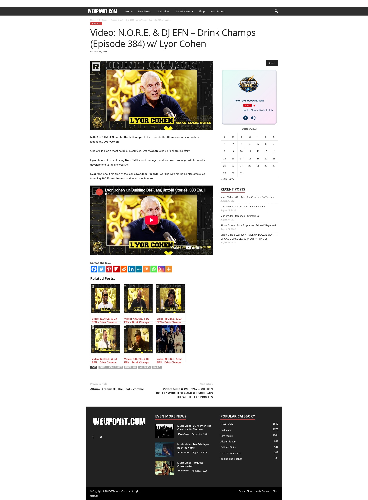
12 (258, 151)
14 (274, 151)
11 (250, 151)
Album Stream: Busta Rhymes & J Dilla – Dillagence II (248, 225)
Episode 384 (130, 367)
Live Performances (230, 453)
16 (233, 158)
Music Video (163, 11)
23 (233, 166)
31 (241, 173)
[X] (279, 2)
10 (241, 151)
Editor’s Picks (113, 2)
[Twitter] (101, 269)
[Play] (245, 118)
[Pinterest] (109, 269)
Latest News (183, 11)
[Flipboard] (116, 269)
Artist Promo (131, 2)
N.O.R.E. (156, 367)
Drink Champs (115, 367)
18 (249, 158)
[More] (168, 269)
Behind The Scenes (231, 458)
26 (258, 166)
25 (249, 166)
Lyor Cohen (144, 367)
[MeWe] (139, 269)
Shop (145, 2)
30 (233, 173)
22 (224, 166)
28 (274, 166)
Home (128, 11)
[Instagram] (161, 269)
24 (241, 166)
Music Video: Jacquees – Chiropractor (240, 216)
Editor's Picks (228, 447)
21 (274, 158)
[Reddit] (124, 269)
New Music (144, 11)
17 (241, 158)
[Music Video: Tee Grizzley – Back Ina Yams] (164, 449)
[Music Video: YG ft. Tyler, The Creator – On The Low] (164, 431)
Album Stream (228, 441)
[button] (276, 11)
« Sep (224, 179)
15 (224, 158)
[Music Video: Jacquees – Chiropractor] (164, 468)
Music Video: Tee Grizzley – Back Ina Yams (243, 206)
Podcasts (103, 19)
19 (258, 158)
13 (265, 151)
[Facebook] (273, 2)
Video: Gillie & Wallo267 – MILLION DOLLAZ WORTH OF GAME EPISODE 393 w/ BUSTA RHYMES (248, 236)
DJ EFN (102, 367)
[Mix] (146, 269)
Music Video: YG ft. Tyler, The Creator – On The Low (247, 197)
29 (224, 173)
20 (265, 158)
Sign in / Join (94, 2)
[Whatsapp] (153, 269)
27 (265, 166)
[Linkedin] (131, 269)
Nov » (231, 179)
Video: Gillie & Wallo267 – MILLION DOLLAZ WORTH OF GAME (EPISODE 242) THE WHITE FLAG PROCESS (184, 393)
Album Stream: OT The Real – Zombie (117, 389)
